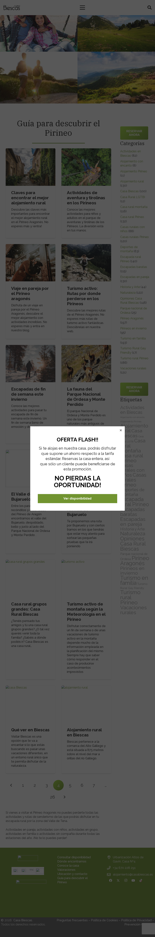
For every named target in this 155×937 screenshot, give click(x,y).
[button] (120, 430)
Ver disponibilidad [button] (77, 498)
